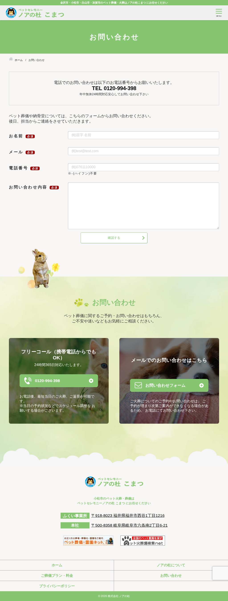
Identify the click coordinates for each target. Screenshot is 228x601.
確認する (114, 237)
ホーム (57, 565)
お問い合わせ (171, 575)
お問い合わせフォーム (165, 385)
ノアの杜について (171, 565)
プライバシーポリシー (57, 586)
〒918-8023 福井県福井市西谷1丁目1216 (128, 515)
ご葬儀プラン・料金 (57, 575)
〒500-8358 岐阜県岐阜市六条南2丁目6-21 (129, 525)
